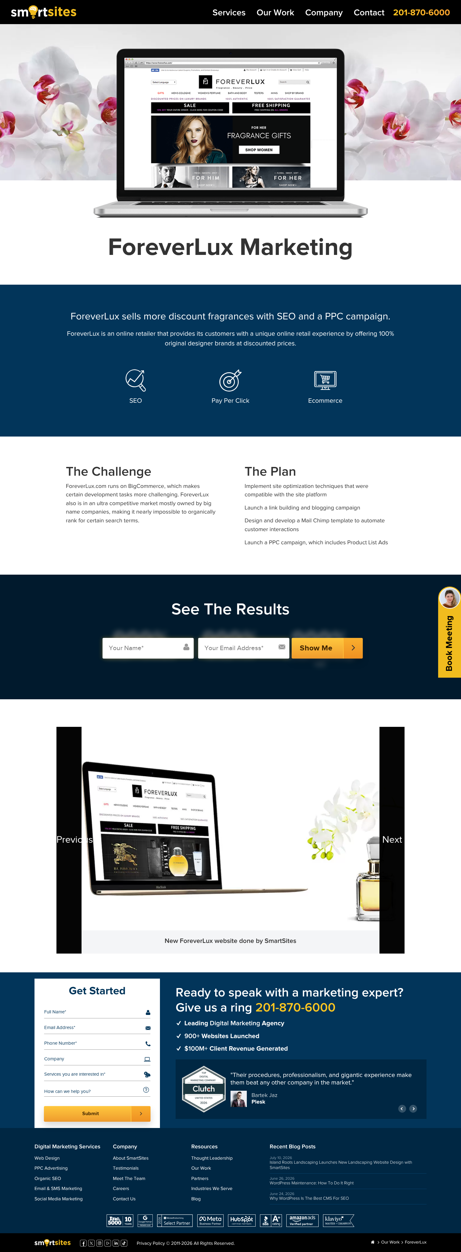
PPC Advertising (51, 1168)
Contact (369, 13)
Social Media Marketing (58, 1199)
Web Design (47, 1158)
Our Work (275, 13)
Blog (196, 1199)
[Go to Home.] (372, 1242)
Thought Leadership (212, 1158)
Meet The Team (129, 1179)
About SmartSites (131, 1158)
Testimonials (126, 1168)
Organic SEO (47, 1179)
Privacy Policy (151, 1243)
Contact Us (124, 1199)
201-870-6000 (421, 12)
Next (392, 840)
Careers (121, 1189)
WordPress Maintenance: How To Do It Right (312, 1183)
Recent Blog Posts (292, 1147)
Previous (69, 840)
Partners (200, 1179)
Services (229, 13)
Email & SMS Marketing (58, 1189)
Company (324, 13)
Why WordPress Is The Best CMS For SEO (309, 1198)
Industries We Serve (211, 1189)
